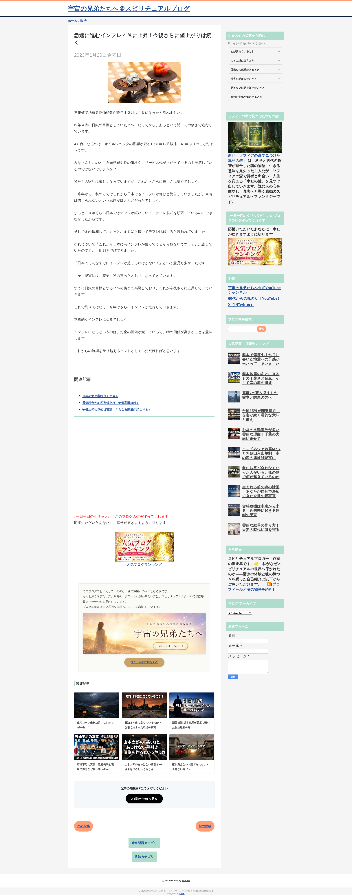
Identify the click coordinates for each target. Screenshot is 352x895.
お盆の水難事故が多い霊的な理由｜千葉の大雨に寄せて (260, 434)
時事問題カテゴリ (144, 843)
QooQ (182, 893)
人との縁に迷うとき (242, 60)
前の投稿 (205, 826)
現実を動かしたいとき (244, 78)
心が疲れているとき (242, 51)
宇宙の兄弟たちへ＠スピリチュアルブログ (129, 8)
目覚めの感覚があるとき (245, 69)
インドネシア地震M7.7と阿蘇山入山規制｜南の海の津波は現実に (261, 453)
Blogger (186, 880)
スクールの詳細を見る (144, 662)
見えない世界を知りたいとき (248, 87)
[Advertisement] (144, 471)
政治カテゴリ (144, 856)
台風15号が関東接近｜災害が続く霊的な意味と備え (261, 415)
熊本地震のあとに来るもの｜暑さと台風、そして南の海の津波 (260, 378)
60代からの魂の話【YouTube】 (254, 298)
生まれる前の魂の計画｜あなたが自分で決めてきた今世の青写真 (260, 491)
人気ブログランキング (144, 564)
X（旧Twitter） (241, 305)
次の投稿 (83, 826)
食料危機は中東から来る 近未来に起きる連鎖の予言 (260, 510)
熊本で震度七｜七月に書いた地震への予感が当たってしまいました (260, 359)
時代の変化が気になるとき (246, 96)
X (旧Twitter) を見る (144, 798)
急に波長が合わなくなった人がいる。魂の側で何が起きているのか (260, 472)
